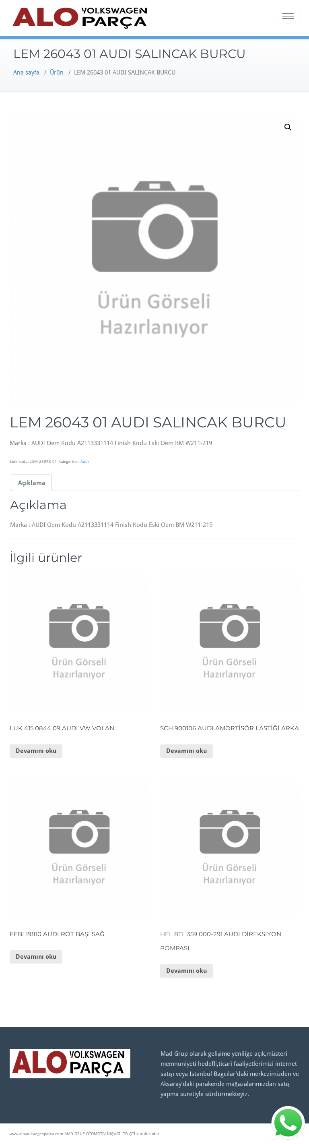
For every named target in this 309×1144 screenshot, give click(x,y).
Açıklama (31, 483)
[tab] (32, 483)
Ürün (57, 72)
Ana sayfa (26, 72)
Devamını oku (36, 750)
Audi (84, 461)
